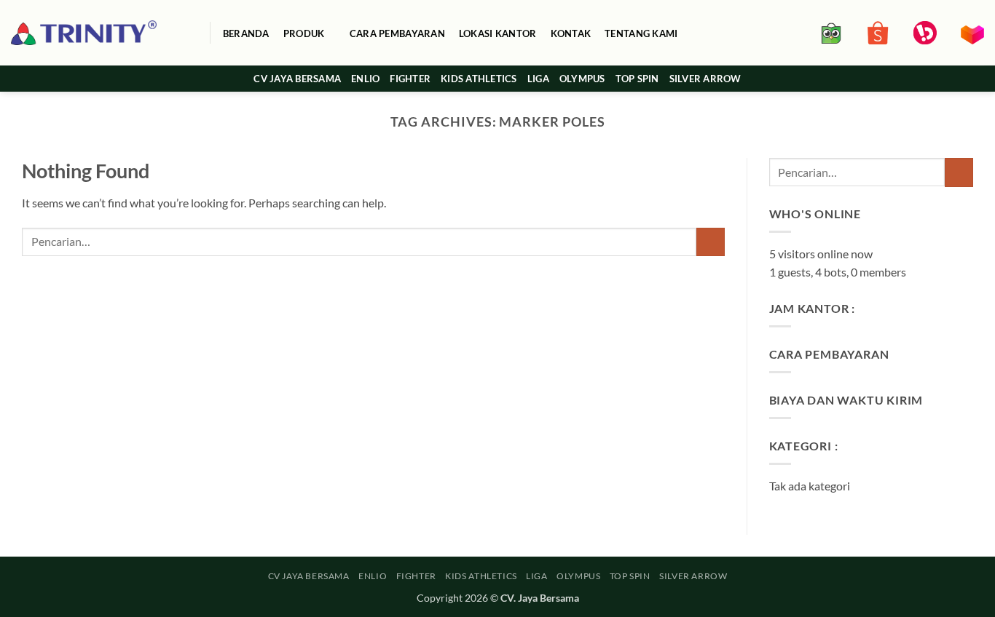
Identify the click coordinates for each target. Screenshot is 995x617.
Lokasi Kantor (497, 33)
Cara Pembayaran (397, 33)
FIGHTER (410, 78)
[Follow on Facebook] (937, 78)
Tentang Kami (641, 33)
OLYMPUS (582, 78)
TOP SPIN (637, 78)
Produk (304, 33)
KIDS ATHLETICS (479, 78)
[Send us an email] (974, 78)
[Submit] (710, 242)
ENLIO (365, 78)
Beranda (246, 33)
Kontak (571, 33)
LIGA (538, 78)
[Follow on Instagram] (955, 78)
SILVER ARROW (705, 78)
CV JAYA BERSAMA (297, 78)
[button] (191, 33)
